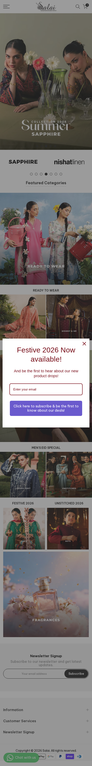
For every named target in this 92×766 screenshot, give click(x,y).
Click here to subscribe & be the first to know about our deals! (46, 408)
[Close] (84, 344)
